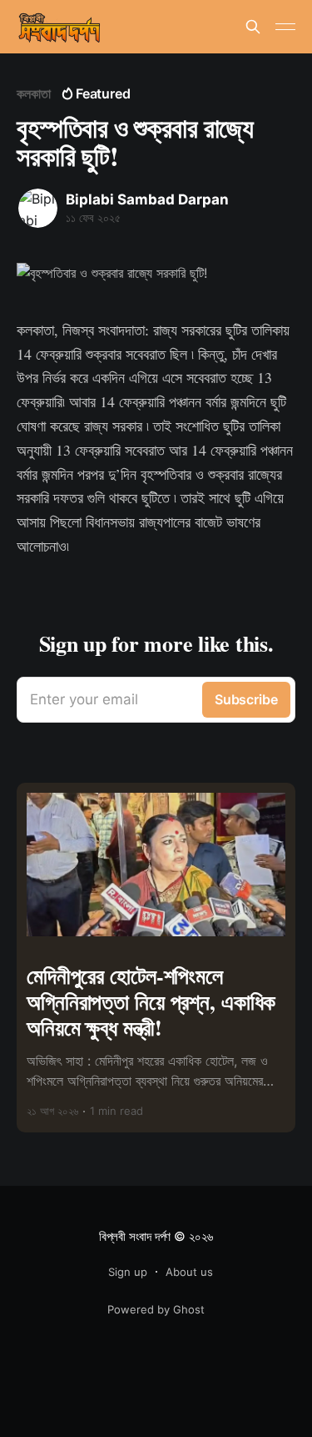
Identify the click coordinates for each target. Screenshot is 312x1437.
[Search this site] (253, 26)
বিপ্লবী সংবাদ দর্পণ (135, 1236)
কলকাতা (34, 93)
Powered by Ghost (156, 1309)
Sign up (127, 1271)
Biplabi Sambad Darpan (147, 199)
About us (189, 1271)
